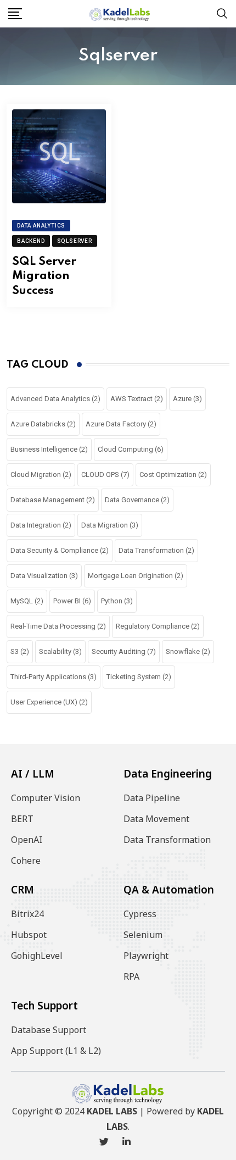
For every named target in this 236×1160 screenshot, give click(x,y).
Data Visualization (44, 575)
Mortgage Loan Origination (135, 575)
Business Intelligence (49, 449)
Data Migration (109, 525)
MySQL (26, 601)
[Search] (222, 13)
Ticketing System (138, 677)
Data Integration (40, 525)
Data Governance (137, 500)
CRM (22, 890)
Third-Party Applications (53, 677)
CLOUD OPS (105, 474)
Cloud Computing (131, 449)
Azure (187, 399)
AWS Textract (136, 399)
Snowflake (188, 651)
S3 (19, 651)
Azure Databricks (43, 424)
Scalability (60, 651)
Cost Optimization (173, 474)
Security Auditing (124, 651)
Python (117, 601)
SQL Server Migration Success (44, 276)
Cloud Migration (40, 474)
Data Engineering (167, 774)
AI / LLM (32, 774)
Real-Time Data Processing (58, 626)
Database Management (52, 500)
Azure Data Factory (121, 424)
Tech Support (44, 1005)
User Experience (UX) (49, 702)
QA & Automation (168, 890)
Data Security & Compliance (59, 550)
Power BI (72, 601)
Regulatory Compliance (158, 626)
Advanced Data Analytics (55, 399)
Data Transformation (156, 550)
